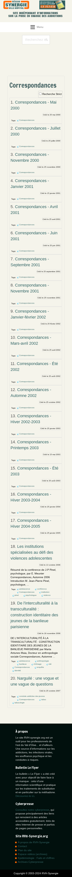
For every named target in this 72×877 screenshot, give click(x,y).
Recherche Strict (52, 94)
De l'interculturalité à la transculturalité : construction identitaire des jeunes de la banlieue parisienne (34, 615)
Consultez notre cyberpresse (32, 809)
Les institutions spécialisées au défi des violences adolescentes (32, 552)
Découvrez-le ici (25, 795)
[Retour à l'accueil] (16, 5)
